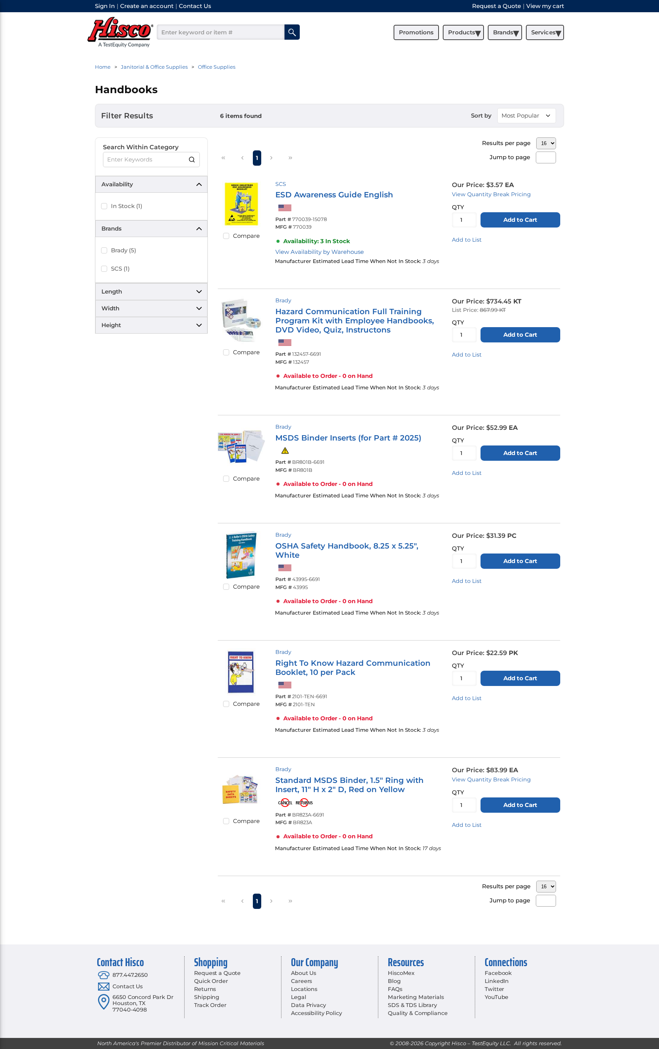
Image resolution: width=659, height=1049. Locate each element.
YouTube (496, 997)
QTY (458, 207)
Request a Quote (217, 973)
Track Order (210, 1005)
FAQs (395, 989)
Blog (394, 981)
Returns (205, 989)
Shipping (206, 997)
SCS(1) (120, 268)
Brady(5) (123, 250)
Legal (298, 997)
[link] (223, 157)
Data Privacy (308, 1005)
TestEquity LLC (491, 1043)
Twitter (494, 989)
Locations (304, 989)
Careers (301, 981)
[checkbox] (104, 206)
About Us (303, 973)
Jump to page (510, 157)
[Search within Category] (192, 159)
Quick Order (211, 981)
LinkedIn (497, 981)
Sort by (481, 115)
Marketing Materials (416, 997)
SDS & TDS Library (412, 1005)
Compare (246, 235)
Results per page (506, 143)
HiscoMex (401, 973)
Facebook (498, 973)
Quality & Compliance (417, 1013)
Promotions (416, 32)
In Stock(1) (126, 206)
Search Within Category (140, 147)
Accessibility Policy (316, 1013)
